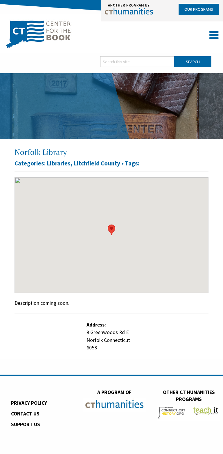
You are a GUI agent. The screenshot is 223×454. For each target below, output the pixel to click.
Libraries (59, 163)
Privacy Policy (29, 403)
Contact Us (25, 414)
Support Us (25, 424)
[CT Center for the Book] (38, 33)
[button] (111, 230)
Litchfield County (96, 163)
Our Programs (198, 9)
